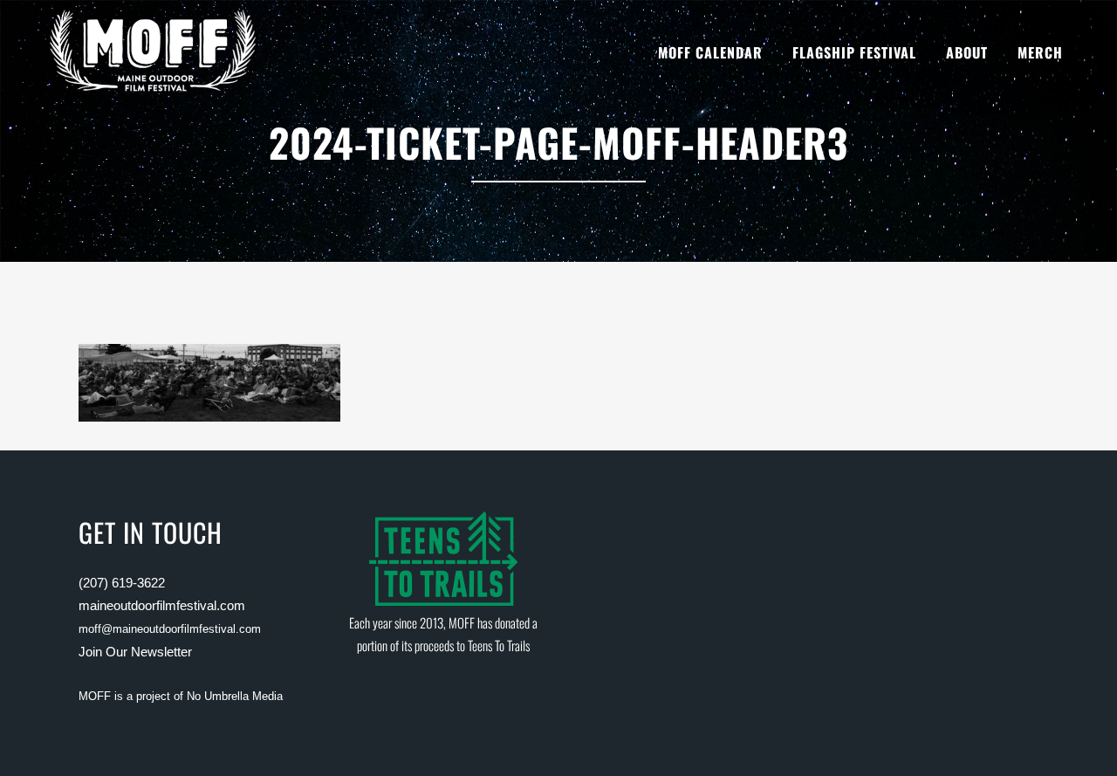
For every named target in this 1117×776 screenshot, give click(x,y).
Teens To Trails (499, 645)
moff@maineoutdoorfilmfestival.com (170, 628)
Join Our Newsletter (135, 651)
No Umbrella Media (235, 696)
